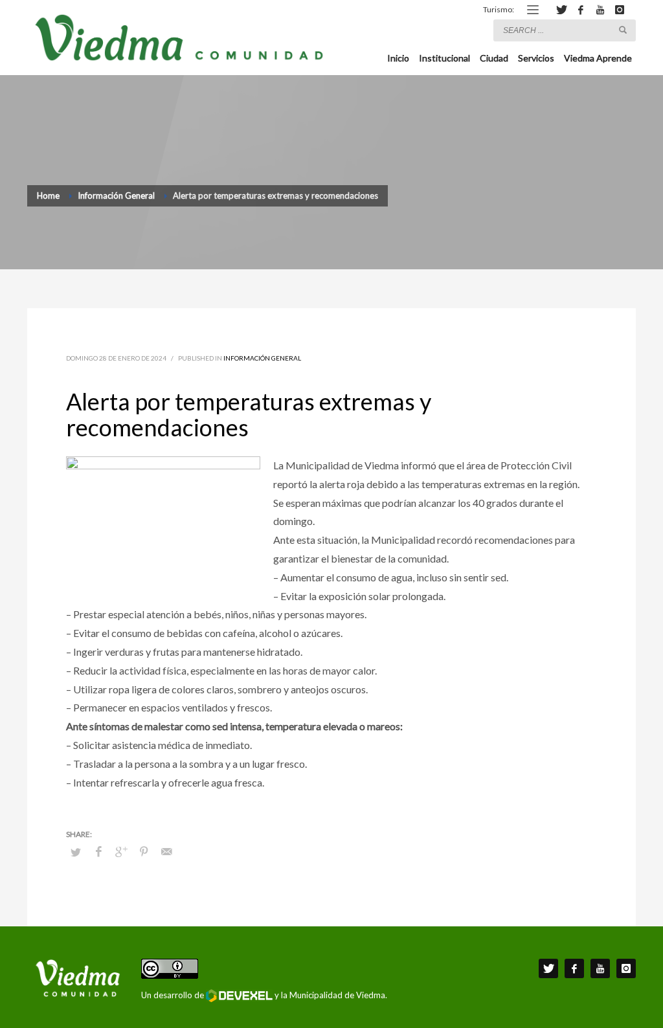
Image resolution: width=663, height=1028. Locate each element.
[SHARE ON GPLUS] (121, 851)
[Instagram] (619, 9)
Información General (262, 358)
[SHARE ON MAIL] (166, 851)
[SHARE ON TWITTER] (75, 852)
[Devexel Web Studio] (239, 995)
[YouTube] (600, 9)
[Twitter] (561, 9)
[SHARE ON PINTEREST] (143, 851)
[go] (622, 29)
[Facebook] (580, 9)
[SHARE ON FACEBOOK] (98, 851)
